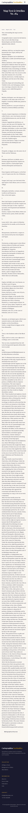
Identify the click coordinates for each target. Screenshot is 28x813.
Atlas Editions (5, 769)
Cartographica (12, 2)
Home (3, 29)
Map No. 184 (9, 29)
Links (3, 786)
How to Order (5, 781)
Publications (5, 783)
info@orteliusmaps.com (7, 795)
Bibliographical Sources (11, 731)
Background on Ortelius (7, 767)
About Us (4, 779)
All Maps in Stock (6, 765)
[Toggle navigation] (24, 2)
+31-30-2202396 (6, 797)
